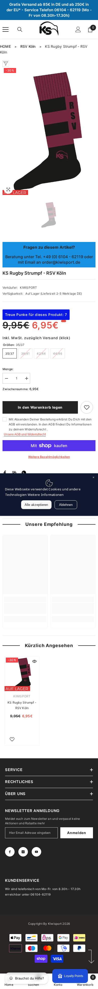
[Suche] (20, 29)
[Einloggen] (78, 29)
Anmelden (76, 833)
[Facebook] (5, 473)
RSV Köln (28, 46)
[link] (25, 608)
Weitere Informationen (46, 494)
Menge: (8, 369)
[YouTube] (36, 852)
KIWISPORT (28, 287)
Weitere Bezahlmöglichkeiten (49, 457)
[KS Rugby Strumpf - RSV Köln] (22, 673)
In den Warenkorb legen (40, 407)
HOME (5, 46)
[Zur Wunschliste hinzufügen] (86, 407)
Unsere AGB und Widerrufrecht (25, 434)
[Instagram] (23, 852)
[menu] (6, 29)
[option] (49, 131)
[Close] (93, 477)
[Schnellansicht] (34, 661)
